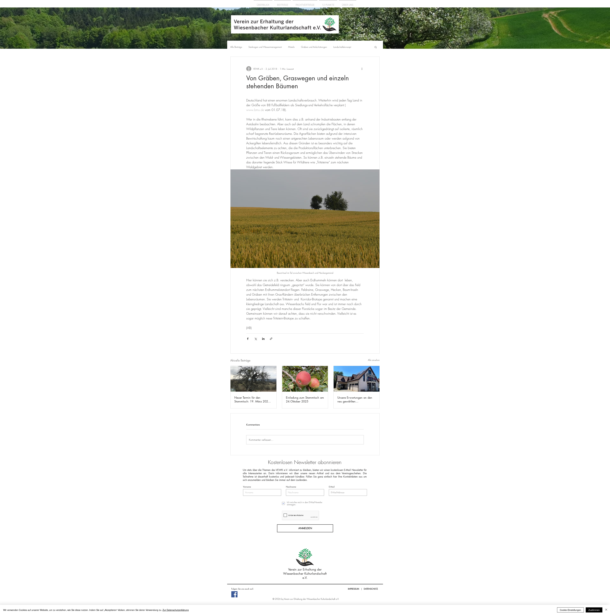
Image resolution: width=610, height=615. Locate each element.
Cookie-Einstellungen (570, 610)
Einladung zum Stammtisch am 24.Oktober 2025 (305, 399)
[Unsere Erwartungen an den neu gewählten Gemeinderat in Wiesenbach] (357, 379)
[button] (375, 47)
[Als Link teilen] (271, 338)
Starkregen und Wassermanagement (265, 46)
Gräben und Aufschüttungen (314, 46)
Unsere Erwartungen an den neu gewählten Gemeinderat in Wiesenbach (355, 399)
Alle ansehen (374, 359)
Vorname (247, 487)
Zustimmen (594, 610)
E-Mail (332, 487)
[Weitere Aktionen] (362, 69)
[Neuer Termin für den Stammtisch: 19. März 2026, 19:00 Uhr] (253, 379)
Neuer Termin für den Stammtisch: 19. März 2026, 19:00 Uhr (252, 399)
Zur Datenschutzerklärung (176, 610)
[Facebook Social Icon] (234, 594)
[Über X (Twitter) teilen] (255, 338)
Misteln (291, 46)
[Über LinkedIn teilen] (263, 338)
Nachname (291, 487)
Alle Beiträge (236, 46)
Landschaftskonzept (342, 46)
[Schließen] (606, 609)
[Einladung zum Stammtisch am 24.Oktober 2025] (305, 379)
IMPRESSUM (353, 588)
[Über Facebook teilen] (247, 338)
